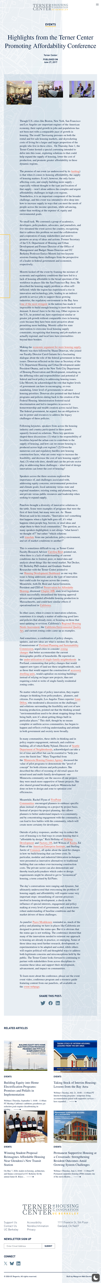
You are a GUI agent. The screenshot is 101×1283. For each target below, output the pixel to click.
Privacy (31, 1229)
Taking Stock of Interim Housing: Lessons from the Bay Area (75, 1084)
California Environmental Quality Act (50, 628)
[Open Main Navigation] (97, 5)
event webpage (31, 986)
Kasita (73, 843)
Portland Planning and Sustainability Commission (49, 646)
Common (35, 850)
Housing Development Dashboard (42, 573)
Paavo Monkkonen (42, 922)
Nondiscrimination (38, 1226)
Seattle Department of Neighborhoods (49, 747)
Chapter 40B (48, 591)
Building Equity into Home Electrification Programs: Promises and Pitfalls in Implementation (21, 1088)
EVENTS (50, 24)
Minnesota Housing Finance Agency (43, 760)
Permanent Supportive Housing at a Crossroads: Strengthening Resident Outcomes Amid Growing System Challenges (75, 1159)
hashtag (75, 171)
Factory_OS (46, 843)
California (45, 605)
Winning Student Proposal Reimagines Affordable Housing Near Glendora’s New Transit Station (24, 1159)
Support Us (10, 1222)
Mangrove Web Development (85, 1276)
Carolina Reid (55, 551)
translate (29, 537)
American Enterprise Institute (49, 846)
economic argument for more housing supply (57, 347)
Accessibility (34, 1222)
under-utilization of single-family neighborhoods (50, 659)
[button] (96, 1278)
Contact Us (10, 1226)
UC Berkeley (11, 1229)
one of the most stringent (34, 304)
